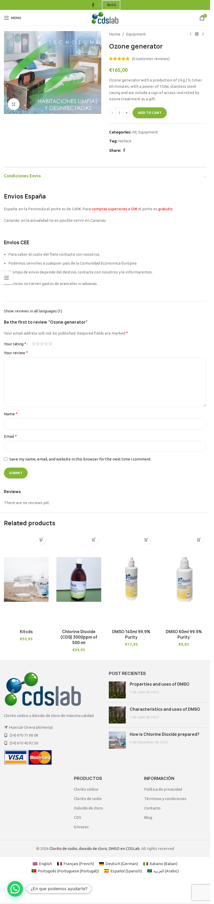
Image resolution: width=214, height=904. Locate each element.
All (134, 132)
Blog (111, 5)
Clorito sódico (86, 789)
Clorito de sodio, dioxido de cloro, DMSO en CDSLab (94, 848)
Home (114, 34)
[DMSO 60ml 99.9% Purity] (184, 579)
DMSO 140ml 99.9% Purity (131, 634)
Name (11, 413)
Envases (81, 827)
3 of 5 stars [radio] (42, 344)
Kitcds (26, 631)
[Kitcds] (26, 579)
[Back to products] (197, 34)
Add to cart (150, 112)
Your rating (15, 344)
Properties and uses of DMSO (159, 684)
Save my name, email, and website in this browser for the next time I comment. (80, 459)
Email (10, 436)
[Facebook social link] (93, 5)
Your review (16, 352)
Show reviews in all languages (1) (33, 311)
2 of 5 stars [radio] (38, 344)
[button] (41, 539)
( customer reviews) (151, 58)
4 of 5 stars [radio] (46, 344)
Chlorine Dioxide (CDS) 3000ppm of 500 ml (78, 637)
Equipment (136, 34)
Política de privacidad (163, 789)
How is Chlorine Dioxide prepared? (164, 734)
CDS (77, 817)
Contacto (152, 808)
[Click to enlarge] (14, 104)
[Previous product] (190, 34)
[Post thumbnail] (117, 689)
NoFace (125, 141)
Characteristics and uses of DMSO (165, 709)
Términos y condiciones (165, 798)
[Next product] (203, 34)
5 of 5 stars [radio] (50, 344)
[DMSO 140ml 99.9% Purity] (131, 579)
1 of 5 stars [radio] (34, 344)
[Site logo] (105, 17)
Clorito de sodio (88, 798)
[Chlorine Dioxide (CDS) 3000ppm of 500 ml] (78, 579)
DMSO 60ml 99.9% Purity (184, 634)
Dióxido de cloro (88, 808)
